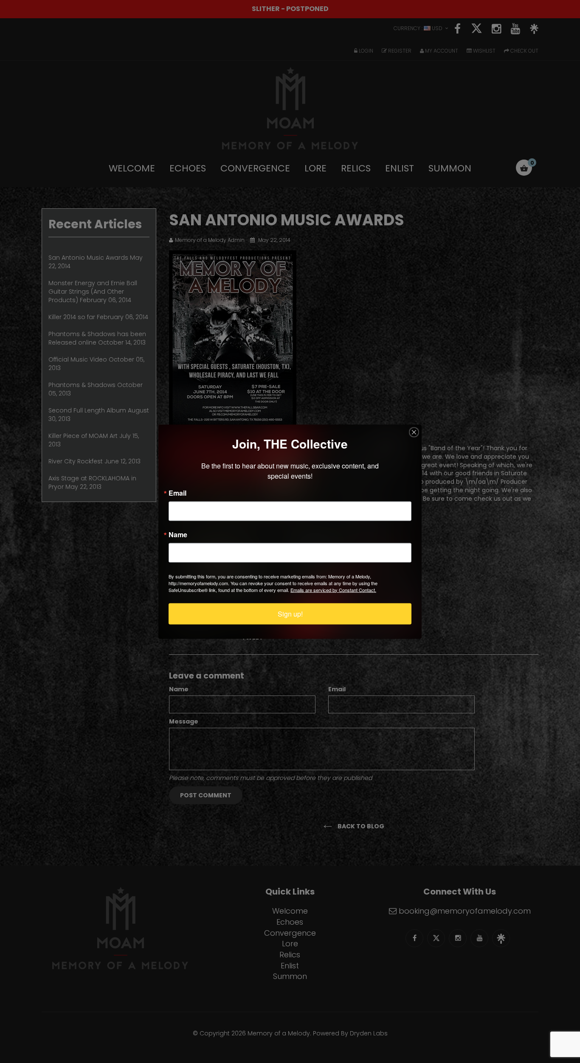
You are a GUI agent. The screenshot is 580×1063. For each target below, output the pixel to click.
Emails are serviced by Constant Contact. (333, 589)
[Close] (414, 432)
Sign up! (290, 613)
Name (178, 534)
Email (177, 492)
